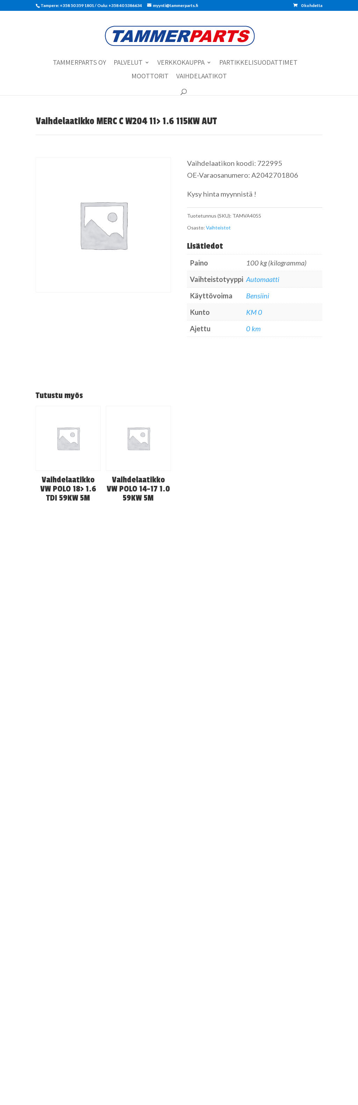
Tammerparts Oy (79, 63)
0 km (253, 328)
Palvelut (128, 63)
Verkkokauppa (181, 63)
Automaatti (262, 279)
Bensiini (257, 295)
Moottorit (150, 76)
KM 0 (254, 312)
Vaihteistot (218, 228)
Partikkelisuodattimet (258, 63)
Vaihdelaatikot (201, 76)
